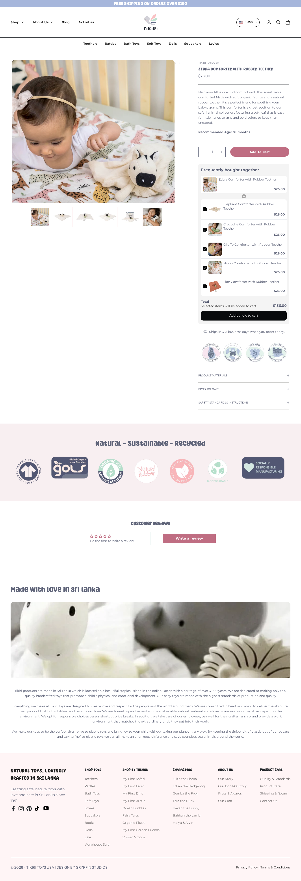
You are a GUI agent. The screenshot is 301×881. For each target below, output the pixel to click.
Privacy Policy (247, 867)
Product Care (270, 786)
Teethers (90, 44)
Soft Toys (154, 44)
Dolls (173, 44)
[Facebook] (13, 808)
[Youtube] (46, 808)
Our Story (225, 779)
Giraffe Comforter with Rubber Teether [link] (253, 245)
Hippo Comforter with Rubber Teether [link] (252, 263)
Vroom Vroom (134, 837)
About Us (40, 22)
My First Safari (134, 779)
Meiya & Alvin (183, 823)
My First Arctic (134, 801)
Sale (88, 837)
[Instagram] (21, 808)
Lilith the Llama (185, 779)
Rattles (110, 44)
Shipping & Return (274, 793)
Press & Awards (230, 793)
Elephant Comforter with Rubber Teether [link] (248, 206)
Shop (15, 22)
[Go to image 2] (62, 217)
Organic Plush (134, 823)
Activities (86, 22)
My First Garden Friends (141, 830)
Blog (66, 22)
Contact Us (268, 801)
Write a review (189, 538)
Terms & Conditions (275, 867)
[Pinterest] (29, 808)
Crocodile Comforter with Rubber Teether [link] (249, 226)
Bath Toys (131, 44)
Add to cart (260, 152)
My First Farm (133, 786)
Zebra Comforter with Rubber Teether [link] (248, 179)
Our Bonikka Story (232, 786)
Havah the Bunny (186, 808)
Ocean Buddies (134, 808)
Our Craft (225, 801)
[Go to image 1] (40, 217)
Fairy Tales (131, 815)
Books (89, 823)
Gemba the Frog (185, 793)
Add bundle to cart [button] (243, 315)
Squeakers (192, 44)
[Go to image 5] (130, 217)
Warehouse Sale (97, 844)
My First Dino (133, 793)
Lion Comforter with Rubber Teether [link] (251, 282)
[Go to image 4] (107, 217)
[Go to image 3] (85, 217)
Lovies (214, 44)
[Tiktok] (37, 808)
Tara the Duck (183, 801)
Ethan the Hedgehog (189, 786)
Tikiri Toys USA (208, 62)
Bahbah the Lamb (186, 815)
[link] (210, 184)
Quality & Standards (275, 779)
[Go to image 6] (152, 217)
